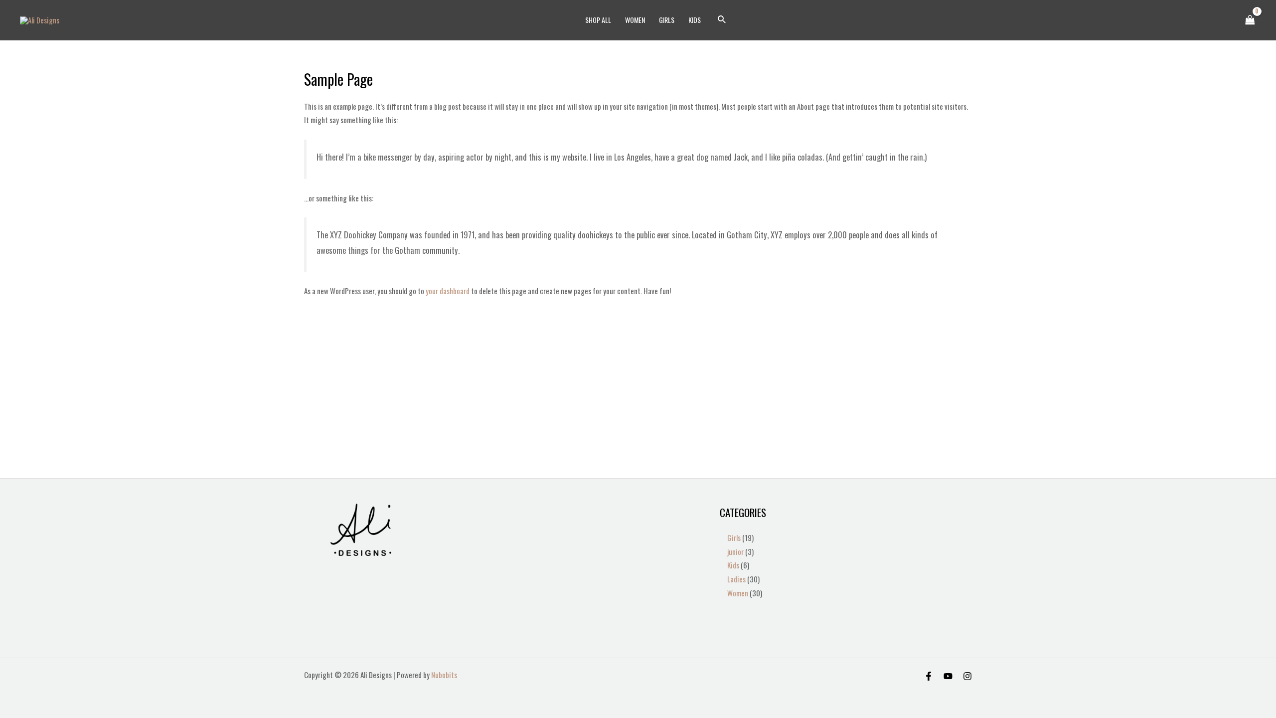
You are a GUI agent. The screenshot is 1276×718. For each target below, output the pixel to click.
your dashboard (448, 290)
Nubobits (444, 674)
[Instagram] (967, 676)
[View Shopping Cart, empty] (1250, 20)
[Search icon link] (722, 19)
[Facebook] (928, 676)
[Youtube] (948, 676)
